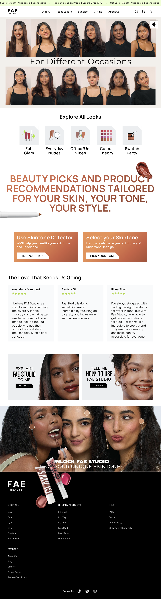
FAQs (111, 511)
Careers (12, 566)
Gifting (98, 11)
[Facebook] (79, 591)
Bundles (83, 11)
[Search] (136, 11)
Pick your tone (102, 256)
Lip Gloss (62, 511)
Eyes (10, 522)
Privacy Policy (14, 572)
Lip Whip (62, 517)
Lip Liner (62, 522)
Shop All (46, 11)
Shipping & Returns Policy (121, 527)
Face (10, 517)
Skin (10, 527)
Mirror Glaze (64, 538)
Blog (10, 561)
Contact (113, 517)
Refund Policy (115, 522)
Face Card (63, 527)
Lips (10, 511)
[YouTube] (95, 591)
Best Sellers (65, 11)
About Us (113, 11)
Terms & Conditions (17, 577)
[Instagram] (87, 591)
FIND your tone (33, 256)
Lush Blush (63, 533)
